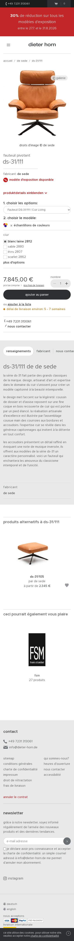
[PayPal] (22, 920)
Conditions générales (17, 763)
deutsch (12, 904)
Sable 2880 (16, 246)
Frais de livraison (14, 785)
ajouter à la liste (19, 304)
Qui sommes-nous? (56, 758)
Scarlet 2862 (17, 257)
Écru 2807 (15, 251)
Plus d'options (14, 262)
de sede (22, 60)
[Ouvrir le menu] (8, 44)
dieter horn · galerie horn (42, 45)
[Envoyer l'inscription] (67, 841)
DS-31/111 (37, 60)
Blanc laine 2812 (20, 241)
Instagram (15, 878)
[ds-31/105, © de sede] (37, 568)
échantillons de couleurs (31, 225)
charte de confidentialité (44, 936)
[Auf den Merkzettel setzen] (67, 586)
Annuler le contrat (15, 797)
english (11, 909)
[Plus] (66, 283)
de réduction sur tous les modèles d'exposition (37, 22)
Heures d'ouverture (57, 763)
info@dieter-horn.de (23, 747)
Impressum (10, 774)
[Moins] (55, 283)
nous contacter (19, 326)
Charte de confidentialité (20, 769)
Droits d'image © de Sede (37, 145)
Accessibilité (52, 774)
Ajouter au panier (37, 294)
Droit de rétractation (17, 780)
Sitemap (8, 758)
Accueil (7, 60)
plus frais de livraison (33, 285)
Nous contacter (54, 769)
